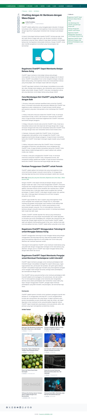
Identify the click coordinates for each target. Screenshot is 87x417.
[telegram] (18, 26)
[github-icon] (28, 407)
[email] (18, 32)
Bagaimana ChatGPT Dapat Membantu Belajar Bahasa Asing (75, 18)
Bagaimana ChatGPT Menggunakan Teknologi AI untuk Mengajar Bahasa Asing (75, 34)
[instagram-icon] (12, 407)
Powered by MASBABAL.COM (45, 414)
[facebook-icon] (7, 407)
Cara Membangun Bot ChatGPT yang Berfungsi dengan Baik (74, 24)
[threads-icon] (15, 407)
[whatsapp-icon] (23, 407)
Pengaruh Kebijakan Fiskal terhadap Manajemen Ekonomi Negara (53, 328)
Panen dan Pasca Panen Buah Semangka (29, 370)
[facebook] (18, 18)
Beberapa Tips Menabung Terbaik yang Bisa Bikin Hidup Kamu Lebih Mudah (32, 328)
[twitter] (18, 20)
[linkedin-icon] (20, 407)
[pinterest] (18, 29)
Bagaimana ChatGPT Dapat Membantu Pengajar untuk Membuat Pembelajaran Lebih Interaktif (75, 41)
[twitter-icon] (9, 407)
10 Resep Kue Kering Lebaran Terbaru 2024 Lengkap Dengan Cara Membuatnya (32, 394)
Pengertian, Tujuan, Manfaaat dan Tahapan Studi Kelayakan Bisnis (30, 349)
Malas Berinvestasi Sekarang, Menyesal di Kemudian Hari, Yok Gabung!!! (52, 371)
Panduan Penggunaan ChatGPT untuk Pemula (74, 29)
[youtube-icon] (17, 407)
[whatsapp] (18, 23)
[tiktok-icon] (25, 407)
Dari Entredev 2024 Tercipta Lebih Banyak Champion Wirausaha (53, 349)
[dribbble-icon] (31, 407)
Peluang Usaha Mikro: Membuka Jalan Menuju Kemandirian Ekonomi (54, 393)
